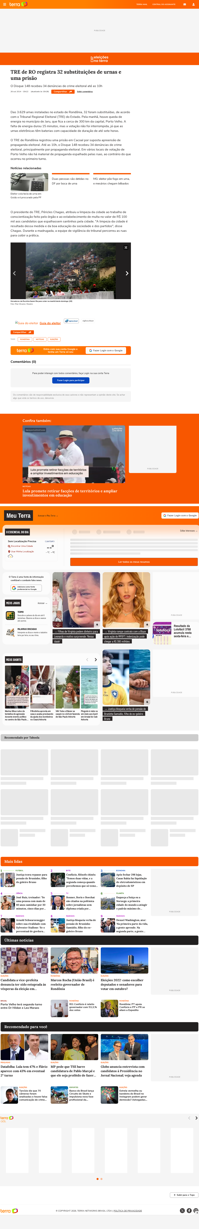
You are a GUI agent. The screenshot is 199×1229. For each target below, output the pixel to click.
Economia (120, 870)
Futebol (19, 870)
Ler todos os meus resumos (134, 562)
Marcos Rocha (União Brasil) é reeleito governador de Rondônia (72, 984)
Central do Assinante (163, 4)
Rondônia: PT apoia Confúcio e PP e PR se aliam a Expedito (132, 1007)
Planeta (120, 893)
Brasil (4, 1001)
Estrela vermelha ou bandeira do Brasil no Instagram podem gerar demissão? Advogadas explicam (133, 1095)
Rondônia (25, 339)
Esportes (73, 1087)
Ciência (19, 893)
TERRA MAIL (141, 4)
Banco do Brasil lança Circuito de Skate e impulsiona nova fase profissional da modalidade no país (81, 1095)
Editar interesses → (189, 530)
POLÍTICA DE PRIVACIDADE (128, 1210)
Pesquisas (5, 1062)
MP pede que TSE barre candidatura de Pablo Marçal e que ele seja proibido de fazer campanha (73, 1071)
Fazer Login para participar (70, 380)
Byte (68, 870)
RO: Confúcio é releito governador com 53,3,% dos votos (83, 1007)
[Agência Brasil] (71, 321)
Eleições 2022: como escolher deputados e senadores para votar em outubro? (122, 984)
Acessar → (43, 602)
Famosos (20, 916)
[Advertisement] (174, 1008)
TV (67, 893)
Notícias (40, 339)
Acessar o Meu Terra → (48, 515)
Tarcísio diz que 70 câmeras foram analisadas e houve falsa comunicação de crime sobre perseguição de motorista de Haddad (33, 1095)
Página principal (19, 4)
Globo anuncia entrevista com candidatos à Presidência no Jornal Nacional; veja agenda (123, 1071)
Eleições (54, 339)
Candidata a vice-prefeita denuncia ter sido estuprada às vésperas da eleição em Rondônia (23, 984)
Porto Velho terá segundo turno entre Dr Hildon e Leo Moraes (21, 1006)
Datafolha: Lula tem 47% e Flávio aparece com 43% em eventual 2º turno (24, 1071)
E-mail (184, 4)
